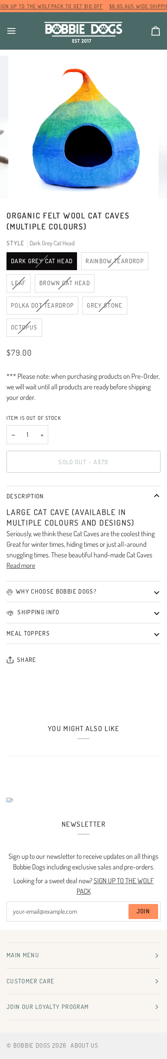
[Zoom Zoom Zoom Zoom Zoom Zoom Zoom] (83, 127)
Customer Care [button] (30, 981)
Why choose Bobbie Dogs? (56, 591)
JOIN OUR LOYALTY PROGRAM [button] (47, 1007)
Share (26, 660)
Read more (20, 565)
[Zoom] (28, 183)
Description (25, 496)
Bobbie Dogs (32, 1045)
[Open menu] (18, 31)
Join (143, 911)
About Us (84, 1045)
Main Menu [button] (22, 955)
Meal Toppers (28, 633)
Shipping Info (38, 612)
